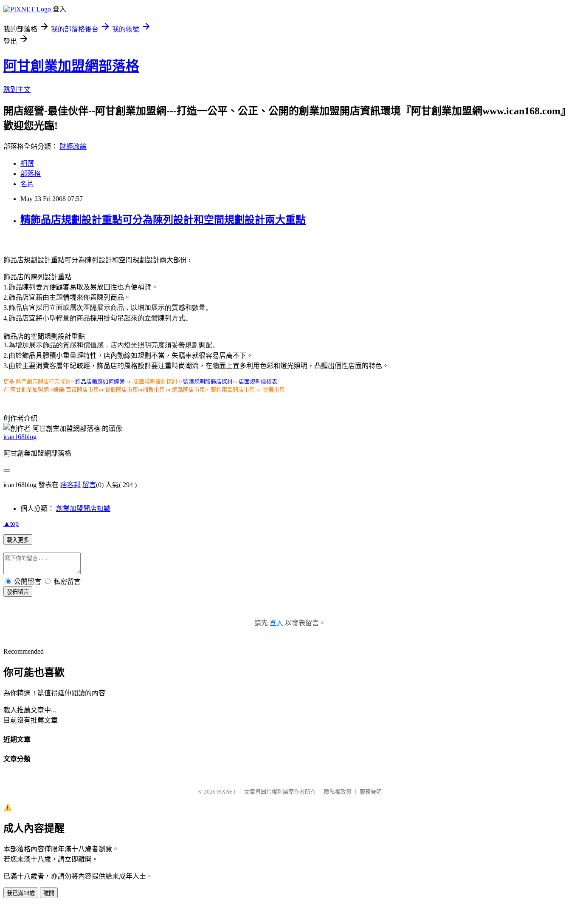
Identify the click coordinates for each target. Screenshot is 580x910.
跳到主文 (17, 89)
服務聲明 (371, 791)
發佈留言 (18, 592)
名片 (27, 183)
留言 (89, 484)
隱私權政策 (338, 791)
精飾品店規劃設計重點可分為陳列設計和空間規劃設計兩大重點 (163, 219)
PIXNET (226, 791)
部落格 (30, 173)
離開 (48, 893)
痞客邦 (70, 484)
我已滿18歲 (21, 893)
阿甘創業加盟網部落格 (71, 66)
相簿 (27, 163)
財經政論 (73, 146)
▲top (11, 523)
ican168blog (20, 436)
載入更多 (18, 540)
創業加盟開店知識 (83, 508)
